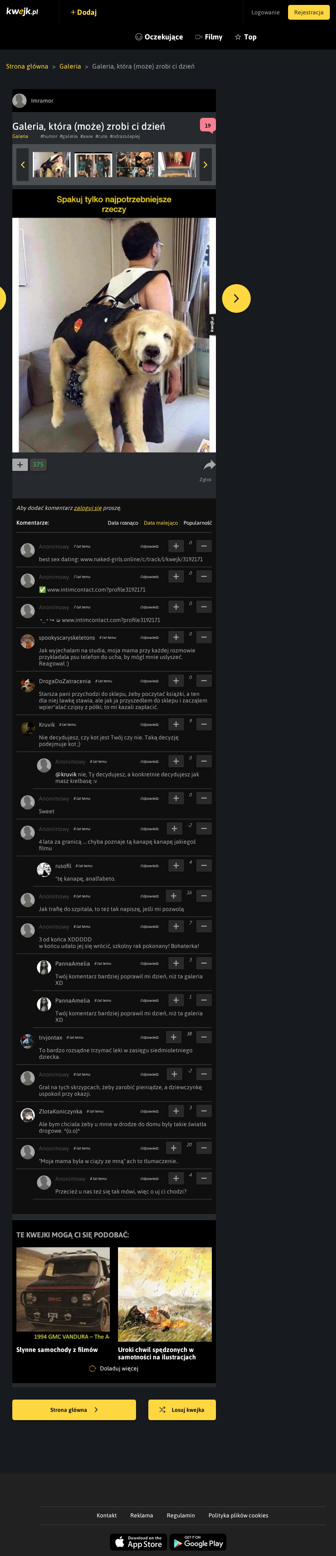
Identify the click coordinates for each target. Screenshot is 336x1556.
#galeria (69, 136)
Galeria (70, 66)
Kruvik (47, 724)
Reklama (141, 1515)
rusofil (63, 866)
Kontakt (107, 1515)
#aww (86, 136)
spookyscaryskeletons (67, 637)
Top (250, 36)
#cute (101, 136)
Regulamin (181, 1515)
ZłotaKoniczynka (60, 1111)
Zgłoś (206, 479)
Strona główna (27, 66)
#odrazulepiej (125, 136)
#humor (49, 136)
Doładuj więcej (118, 1368)
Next (206, 164)
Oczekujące (164, 36)
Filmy (213, 36)
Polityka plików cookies (238, 1515)
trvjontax (50, 1037)
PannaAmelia (72, 963)
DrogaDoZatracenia (65, 681)
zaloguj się (88, 508)
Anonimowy (54, 546)
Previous (22, 164)
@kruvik (66, 774)
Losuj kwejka (188, 1410)
